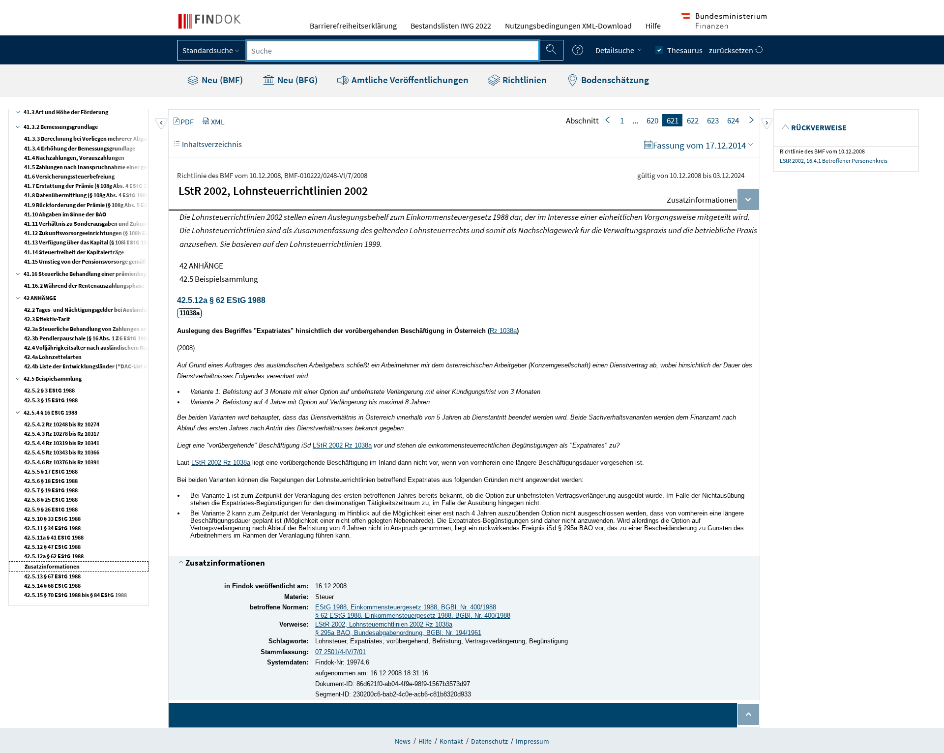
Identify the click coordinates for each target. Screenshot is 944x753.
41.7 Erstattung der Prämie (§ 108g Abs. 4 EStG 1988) (90, 185)
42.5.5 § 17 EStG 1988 (51, 471)
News (403, 741)
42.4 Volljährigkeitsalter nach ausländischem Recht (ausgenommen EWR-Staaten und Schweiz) (145, 347)
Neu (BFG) (296, 80)
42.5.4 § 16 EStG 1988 (50, 412)
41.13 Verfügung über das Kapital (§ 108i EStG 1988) (89, 242)
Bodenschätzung (614, 80)
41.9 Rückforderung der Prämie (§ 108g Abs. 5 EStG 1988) (96, 205)
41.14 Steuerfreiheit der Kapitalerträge (74, 252)
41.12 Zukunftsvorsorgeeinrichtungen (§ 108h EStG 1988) (97, 233)
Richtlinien (524, 80)
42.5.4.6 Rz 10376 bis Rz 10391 (61, 462)
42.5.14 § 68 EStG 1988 (52, 585)
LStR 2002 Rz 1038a (342, 445)
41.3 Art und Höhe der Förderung (66, 112)
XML (218, 121)
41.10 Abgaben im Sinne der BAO (65, 214)
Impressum (532, 741)
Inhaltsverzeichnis (211, 144)
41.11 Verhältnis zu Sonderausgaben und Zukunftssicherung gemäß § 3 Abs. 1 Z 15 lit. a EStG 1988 (147, 223)
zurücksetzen (732, 50)
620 (652, 120)
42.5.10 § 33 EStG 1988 (52, 518)
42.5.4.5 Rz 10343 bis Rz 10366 (61, 452)
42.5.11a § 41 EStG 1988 (54, 537)
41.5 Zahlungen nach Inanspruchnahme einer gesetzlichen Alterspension (117, 167)
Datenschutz (489, 741)
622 (693, 120)
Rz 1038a (503, 330)
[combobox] (393, 50)
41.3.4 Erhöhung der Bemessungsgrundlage (79, 148)
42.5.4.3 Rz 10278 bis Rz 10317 (61, 433)
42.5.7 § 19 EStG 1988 (51, 490)
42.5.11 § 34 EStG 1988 (52, 528)
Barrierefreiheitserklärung (353, 25)
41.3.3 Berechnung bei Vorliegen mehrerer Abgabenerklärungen (106, 138)
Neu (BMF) (221, 80)
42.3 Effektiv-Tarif (47, 319)
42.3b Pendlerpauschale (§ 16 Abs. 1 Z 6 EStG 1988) (87, 338)
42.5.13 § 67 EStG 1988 (52, 576)
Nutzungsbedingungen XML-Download (568, 25)
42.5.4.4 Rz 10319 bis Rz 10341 (61, 443)
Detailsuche (615, 50)
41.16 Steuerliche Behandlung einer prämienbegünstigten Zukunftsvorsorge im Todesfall (137, 273)
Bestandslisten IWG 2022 (451, 25)
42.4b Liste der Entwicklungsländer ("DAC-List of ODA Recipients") (109, 366)
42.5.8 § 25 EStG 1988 (51, 499)
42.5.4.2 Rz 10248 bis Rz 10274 (61, 424)
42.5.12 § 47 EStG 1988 (52, 546)
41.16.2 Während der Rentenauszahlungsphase (84, 285)
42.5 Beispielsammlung (53, 378)
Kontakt (451, 741)
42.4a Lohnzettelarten (53, 357)
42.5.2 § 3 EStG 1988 (49, 390)
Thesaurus (685, 50)
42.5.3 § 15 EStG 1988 (51, 400)
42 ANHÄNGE (40, 297)
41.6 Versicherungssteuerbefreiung (69, 176)
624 (733, 120)
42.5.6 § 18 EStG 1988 (51, 480)
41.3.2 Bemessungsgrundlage (61, 126)
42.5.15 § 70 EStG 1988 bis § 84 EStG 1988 (75, 595)
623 (713, 120)
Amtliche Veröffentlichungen (409, 80)
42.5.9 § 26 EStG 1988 (51, 509)
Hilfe (653, 25)
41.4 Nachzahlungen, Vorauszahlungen (74, 157)
